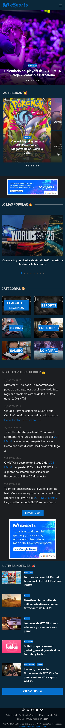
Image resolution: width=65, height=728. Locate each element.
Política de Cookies (28, 715)
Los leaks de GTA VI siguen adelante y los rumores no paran (41, 627)
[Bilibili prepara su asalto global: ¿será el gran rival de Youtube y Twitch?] (11, 646)
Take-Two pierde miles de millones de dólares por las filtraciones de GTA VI (41, 604)
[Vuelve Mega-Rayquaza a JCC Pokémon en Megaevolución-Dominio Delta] (27, 130)
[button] (4, 42)
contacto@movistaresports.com (32, 718)
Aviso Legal (11, 715)
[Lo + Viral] (48, 350)
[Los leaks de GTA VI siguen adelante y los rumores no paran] (11, 623)
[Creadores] (48, 328)
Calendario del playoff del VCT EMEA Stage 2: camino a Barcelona (32, 73)
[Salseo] (16, 350)
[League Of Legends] (16, 305)
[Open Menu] (60, 5)
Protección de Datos (49, 715)
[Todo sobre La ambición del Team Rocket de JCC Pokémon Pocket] (11, 577)
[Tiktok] (23, 709)
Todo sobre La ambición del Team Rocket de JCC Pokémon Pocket (43, 581)
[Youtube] (37, 709)
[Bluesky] (41, 709)
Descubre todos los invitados (22, 420)
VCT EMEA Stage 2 (45, 498)
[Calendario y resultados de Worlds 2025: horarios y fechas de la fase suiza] (32, 235)
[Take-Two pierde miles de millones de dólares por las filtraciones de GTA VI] (11, 600)
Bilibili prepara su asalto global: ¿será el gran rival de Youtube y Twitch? (42, 650)
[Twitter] (28, 709)
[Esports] (48, 305)
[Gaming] (16, 328)
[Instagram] (32, 709)
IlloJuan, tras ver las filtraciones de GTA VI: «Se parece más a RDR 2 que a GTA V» (41, 675)
